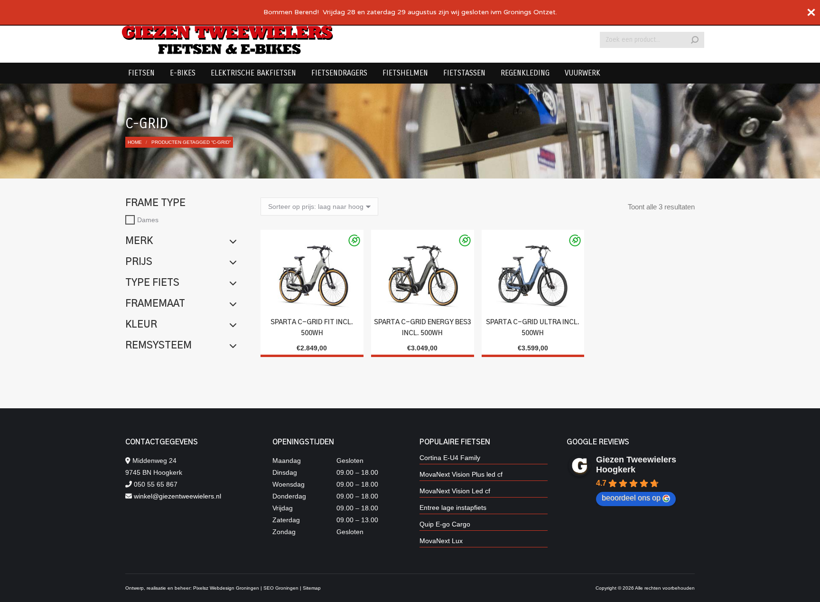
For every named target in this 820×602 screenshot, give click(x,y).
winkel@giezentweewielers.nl (177, 496)
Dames (147, 220)
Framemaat (155, 304)
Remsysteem (158, 345)
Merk (139, 241)
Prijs (138, 262)
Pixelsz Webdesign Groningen (226, 588)
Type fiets (152, 283)
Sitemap (312, 588)
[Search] (695, 40)
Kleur (141, 324)
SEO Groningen (280, 588)
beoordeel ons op (631, 498)
